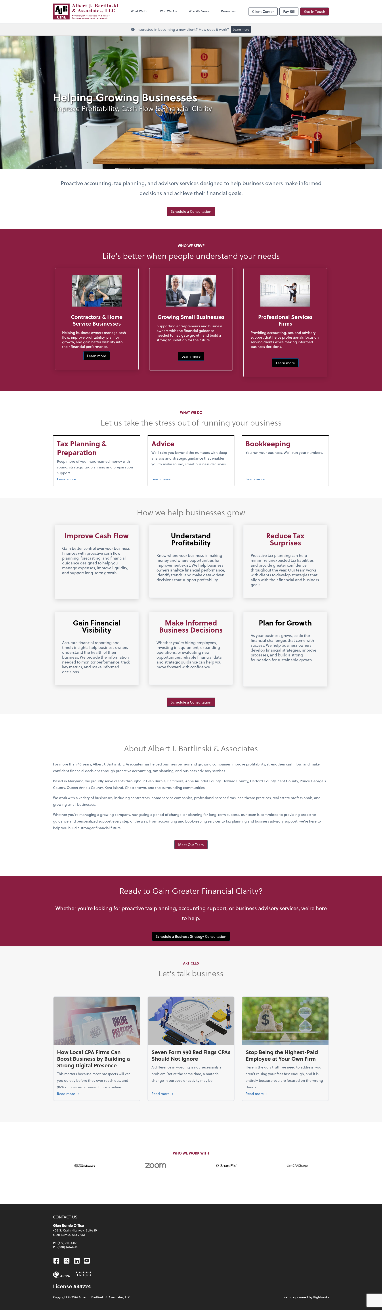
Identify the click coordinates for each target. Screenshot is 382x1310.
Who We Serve (199, 11)
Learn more (241, 29)
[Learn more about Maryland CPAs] (83, 1275)
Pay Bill (289, 11)
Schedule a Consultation (191, 211)
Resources (228, 11)
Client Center (263, 11)
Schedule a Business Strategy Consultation (191, 936)
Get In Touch (314, 11)
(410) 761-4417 (66, 1242)
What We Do (139, 11)
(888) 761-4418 (67, 1247)
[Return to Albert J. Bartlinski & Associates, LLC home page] (85, 11)
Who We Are (168, 11)
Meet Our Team (191, 844)
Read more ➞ (96, 1093)
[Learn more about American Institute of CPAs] (61, 1275)
